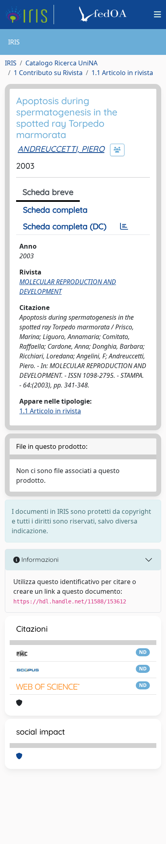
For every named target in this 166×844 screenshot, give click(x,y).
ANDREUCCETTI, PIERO (61, 149)
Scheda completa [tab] (55, 210)
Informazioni (39, 559)
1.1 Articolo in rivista (122, 72)
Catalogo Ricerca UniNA (61, 63)
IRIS (11, 63)
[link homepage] (29, 14)
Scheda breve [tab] (48, 192)
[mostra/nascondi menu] (157, 14)
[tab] (124, 226)
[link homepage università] (104, 14)
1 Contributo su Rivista (48, 72)
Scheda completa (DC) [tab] (64, 226)
